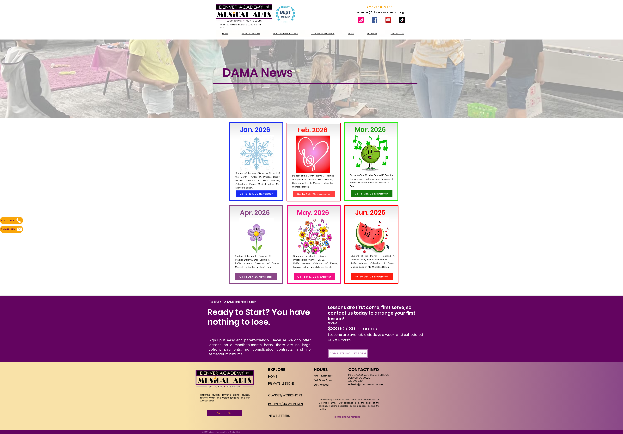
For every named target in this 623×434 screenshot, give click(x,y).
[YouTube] (388, 20)
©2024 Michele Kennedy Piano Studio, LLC (221, 432)
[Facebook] (374, 20)
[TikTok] (402, 20)
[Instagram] (361, 20)
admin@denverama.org (380, 12)
